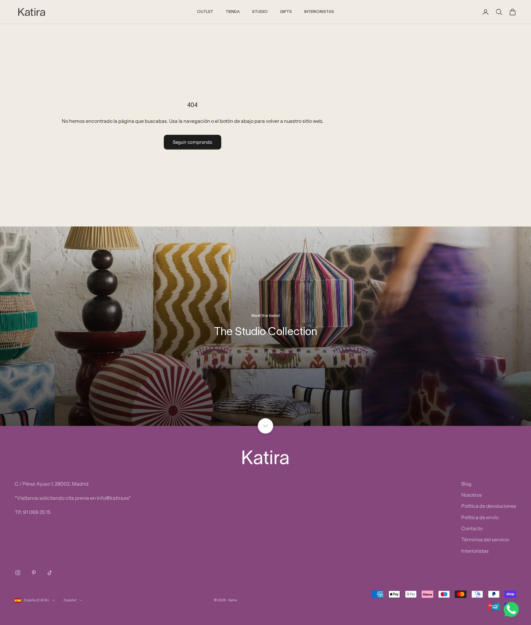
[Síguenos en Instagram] (18, 573)
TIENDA (233, 12)
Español (70, 600)
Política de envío (479, 517)
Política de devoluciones (488, 506)
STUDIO (260, 12)
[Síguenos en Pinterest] (34, 573)
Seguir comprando (192, 142)
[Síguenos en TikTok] (50, 573)
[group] (265, 326)
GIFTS (286, 12)
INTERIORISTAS (319, 12)
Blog (466, 484)
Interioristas (475, 551)
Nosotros (471, 495)
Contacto (472, 528)
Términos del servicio (485, 539)
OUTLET (205, 12)
